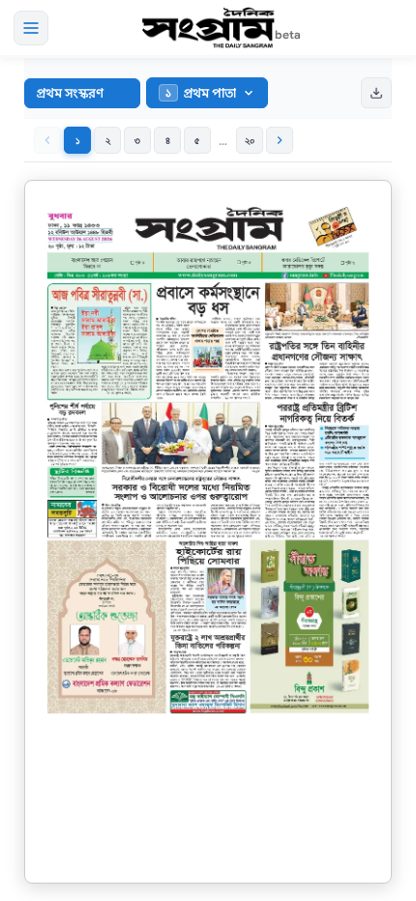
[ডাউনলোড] (376, 92)
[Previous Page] (47, 140)
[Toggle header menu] (31, 28)
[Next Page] (279, 140)
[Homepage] (207, 28)
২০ (250, 140)
